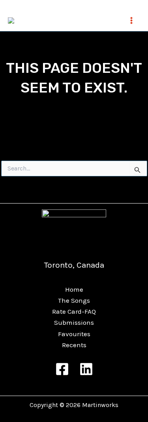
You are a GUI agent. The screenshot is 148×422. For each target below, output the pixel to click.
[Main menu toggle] (131, 20)
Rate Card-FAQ (74, 311)
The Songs (74, 300)
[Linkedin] (86, 369)
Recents (74, 345)
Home (74, 289)
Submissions (74, 322)
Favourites (74, 334)
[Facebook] (62, 369)
